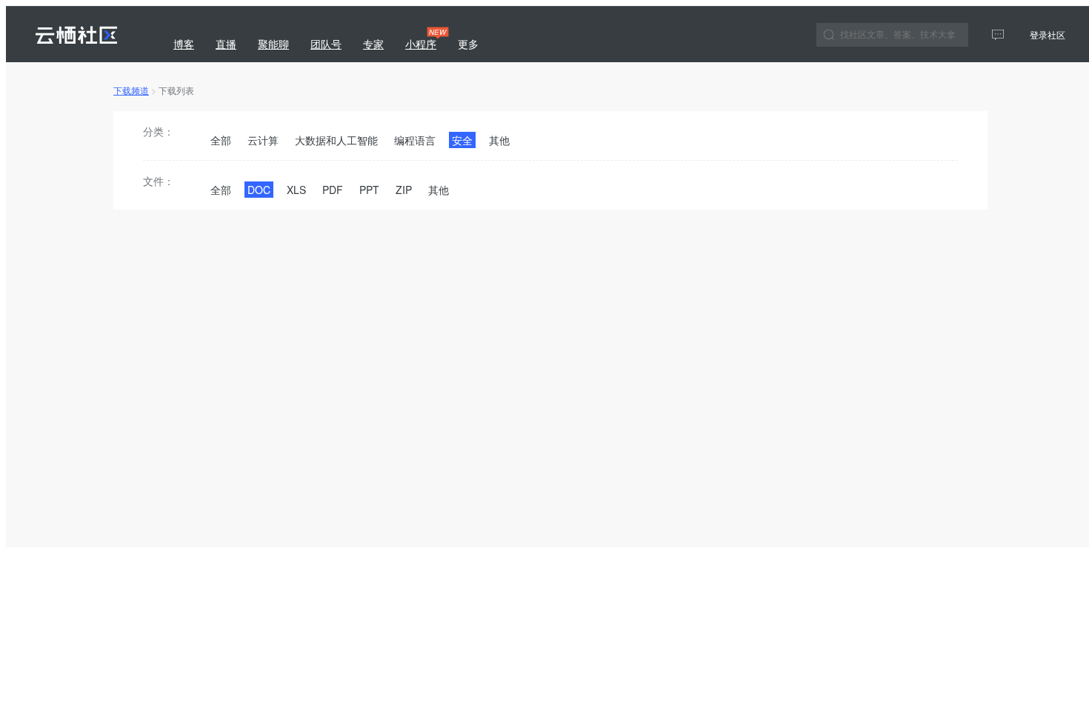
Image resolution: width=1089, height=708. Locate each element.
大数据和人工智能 (336, 140)
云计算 (263, 140)
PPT (369, 189)
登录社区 (1047, 34)
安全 (462, 140)
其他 (499, 140)
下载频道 (131, 90)
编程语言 (415, 140)
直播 (226, 43)
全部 (220, 140)
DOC (258, 189)
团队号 (326, 43)
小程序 (423, 39)
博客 (183, 43)
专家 (373, 43)
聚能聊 (273, 43)
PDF (332, 189)
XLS (296, 189)
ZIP (404, 189)
